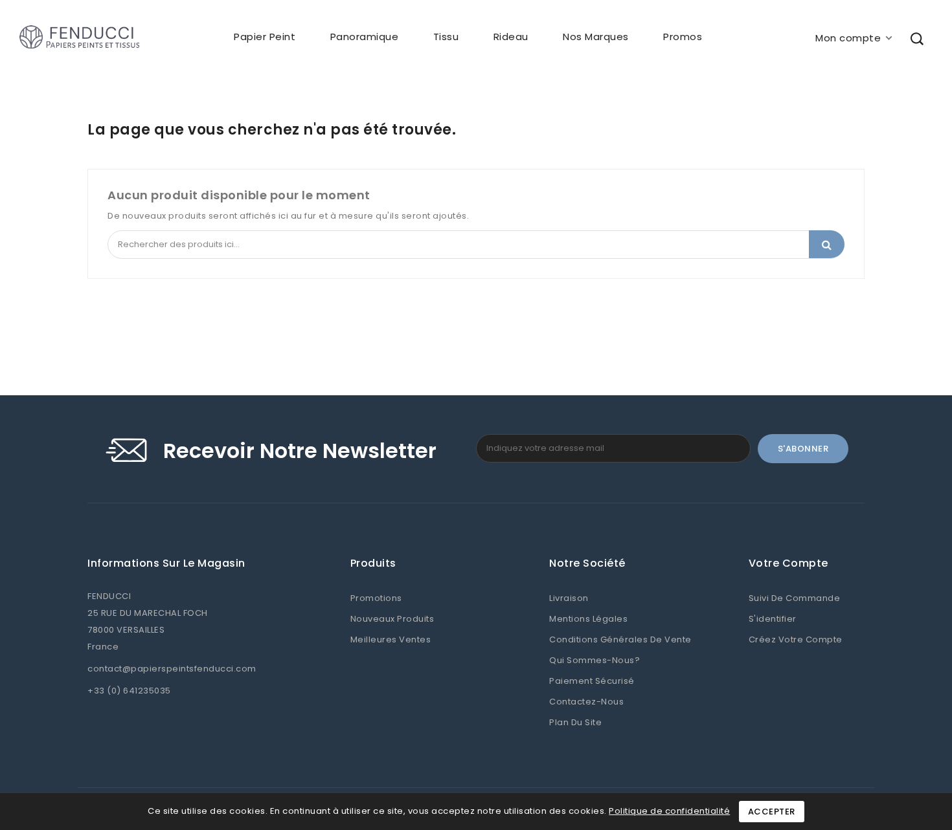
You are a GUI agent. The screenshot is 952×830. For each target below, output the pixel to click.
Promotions (376, 598)
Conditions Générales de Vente (620, 639)
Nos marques (596, 36)
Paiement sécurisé (592, 681)
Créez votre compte (796, 639)
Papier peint (264, 36)
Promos (682, 36)
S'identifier (773, 619)
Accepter (771, 811)
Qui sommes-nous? (594, 660)
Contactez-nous (586, 701)
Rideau (510, 36)
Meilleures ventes (390, 639)
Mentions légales (588, 619)
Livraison (569, 598)
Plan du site (575, 722)
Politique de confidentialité (669, 811)
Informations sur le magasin (166, 563)
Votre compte (788, 563)
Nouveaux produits (392, 619)
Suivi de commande (795, 598)
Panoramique (364, 36)
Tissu (446, 36)
